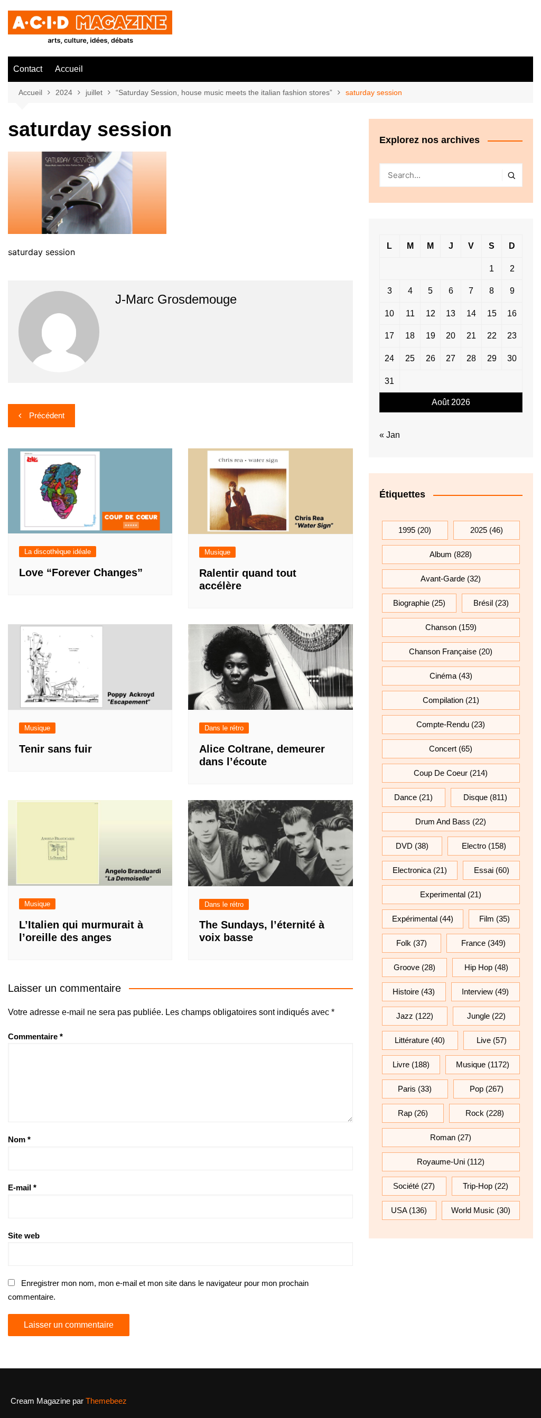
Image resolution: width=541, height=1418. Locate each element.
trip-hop (485, 1185)
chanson (451, 627)
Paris (415, 1088)
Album (451, 554)
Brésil (491, 602)
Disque (485, 797)
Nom (19, 1139)
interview (485, 991)
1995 (414, 529)
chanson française (450, 651)
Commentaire (35, 1036)
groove (414, 967)
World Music (480, 1210)
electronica (420, 870)
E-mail (22, 1187)
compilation (451, 700)
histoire (414, 991)
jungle (486, 1015)
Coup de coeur (451, 772)
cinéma (451, 675)
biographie (419, 602)
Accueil (69, 68)
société (414, 1185)
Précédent (46, 415)
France (483, 942)
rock (484, 1113)
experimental (450, 894)
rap (413, 1113)
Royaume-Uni (450, 1161)
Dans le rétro (224, 728)
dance (413, 797)
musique (482, 1064)
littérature (420, 1040)
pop (486, 1088)
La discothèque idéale (57, 552)
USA (409, 1210)
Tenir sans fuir (55, 749)
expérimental (422, 918)
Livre (411, 1064)
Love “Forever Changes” (81, 572)
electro (484, 845)
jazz (414, 1015)
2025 (486, 529)
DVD (412, 845)
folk (411, 942)
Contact (27, 68)
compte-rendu (450, 724)
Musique (217, 552)
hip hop (486, 967)
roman (450, 1137)
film (494, 918)
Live (492, 1040)
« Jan (389, 434)
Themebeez (106, 1400)
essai (491, 870)
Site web (24, 1235)
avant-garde (451, 578)
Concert (450, 748)
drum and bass (450, 821)
